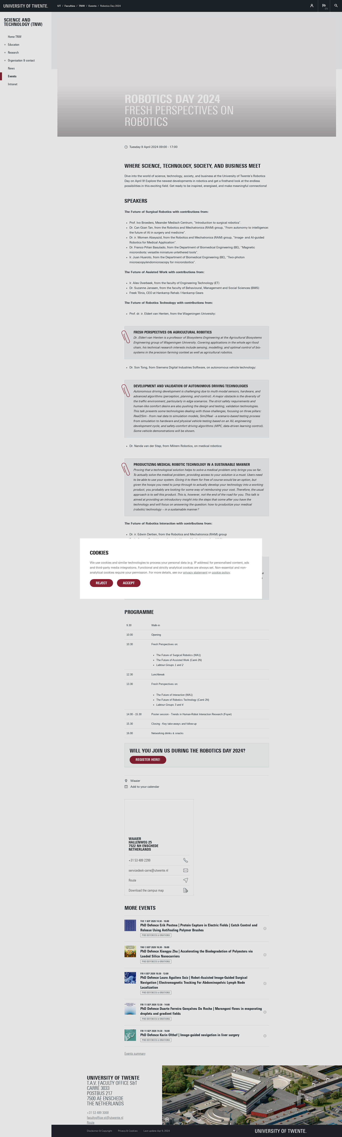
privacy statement (195, 572)
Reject (101, 583)
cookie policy (221, 572)
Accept (129, 583)
